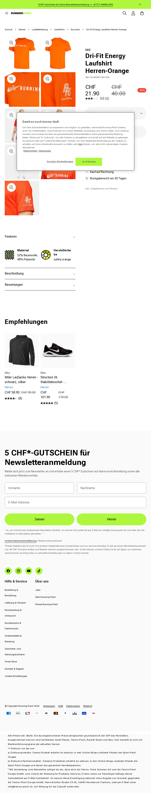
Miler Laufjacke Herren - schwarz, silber (21, 379)
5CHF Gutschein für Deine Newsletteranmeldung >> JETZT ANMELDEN (75, 4)
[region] (75, 141)
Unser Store (11, 661)
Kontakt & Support (14, 668)
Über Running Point (45, 597)
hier (80, 144)
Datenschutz (73, 706)
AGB (60, 706)
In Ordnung (89, 161)
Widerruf (87, 706)
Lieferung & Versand (15, 602)
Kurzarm (75, 29)
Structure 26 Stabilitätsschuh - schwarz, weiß (52, 379)
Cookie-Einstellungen (16, 676)
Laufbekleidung (40, 29)
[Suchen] (124, 13)
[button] (6, 13)
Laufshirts (59, 29)
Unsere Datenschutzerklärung (20, 540)
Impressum (49, 706)
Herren (22, 29)
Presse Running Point (46, 604)
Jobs (37, 590)
